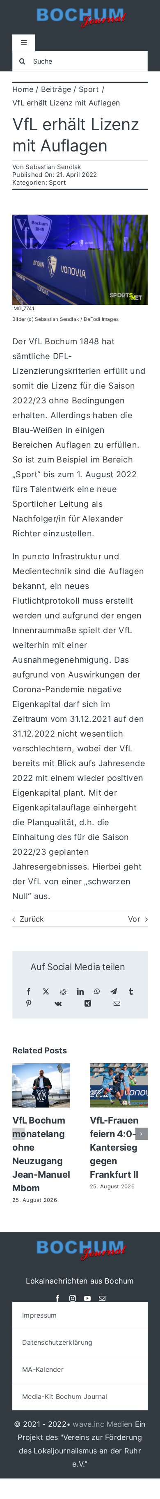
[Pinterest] (28, 1003)
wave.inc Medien (103, 1424)
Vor (134, 919)
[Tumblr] (130, 992)
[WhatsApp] (97, 992)
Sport (57, 182)
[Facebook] (28, 992)
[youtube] (87, 1298)
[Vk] (58, 1003)
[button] (18, 1134)
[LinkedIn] (80, 992)
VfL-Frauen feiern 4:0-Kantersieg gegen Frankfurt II (114, 1147)
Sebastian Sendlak (53, 167)
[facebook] (57, 1298)
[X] (46, 992)
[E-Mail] (117, 1003)
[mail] (102, 1298)
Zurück (32, 919)
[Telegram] (113, 992)
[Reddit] (63, 992)
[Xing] (87, 1003)
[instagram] (72, 1298)
